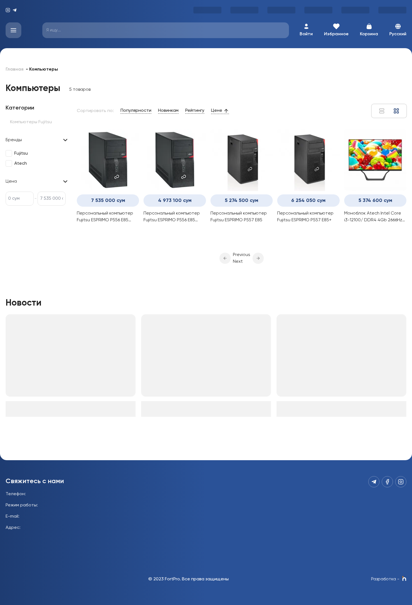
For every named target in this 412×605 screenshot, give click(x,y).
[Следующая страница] (258, 258)
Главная (15, 69)
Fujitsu (21, 153)
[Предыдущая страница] (225, 258)
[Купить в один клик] (132, 233)
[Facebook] (387, 481)
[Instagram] (8, 10)
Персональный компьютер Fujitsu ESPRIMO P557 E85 (238, 216)
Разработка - (385, 579)
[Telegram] (14, 10)
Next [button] (238, 261)
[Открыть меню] (13, 30)
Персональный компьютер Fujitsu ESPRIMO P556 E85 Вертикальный (105, 217)
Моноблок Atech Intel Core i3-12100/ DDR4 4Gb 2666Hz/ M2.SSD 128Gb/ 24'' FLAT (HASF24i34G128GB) (374, 217)
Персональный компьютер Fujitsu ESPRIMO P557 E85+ (305, 216)
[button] (225, 258)
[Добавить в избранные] (101, 233)
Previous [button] (241, 255)
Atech (20, 163)
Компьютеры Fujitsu (31, 122)
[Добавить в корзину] (116, 233)
